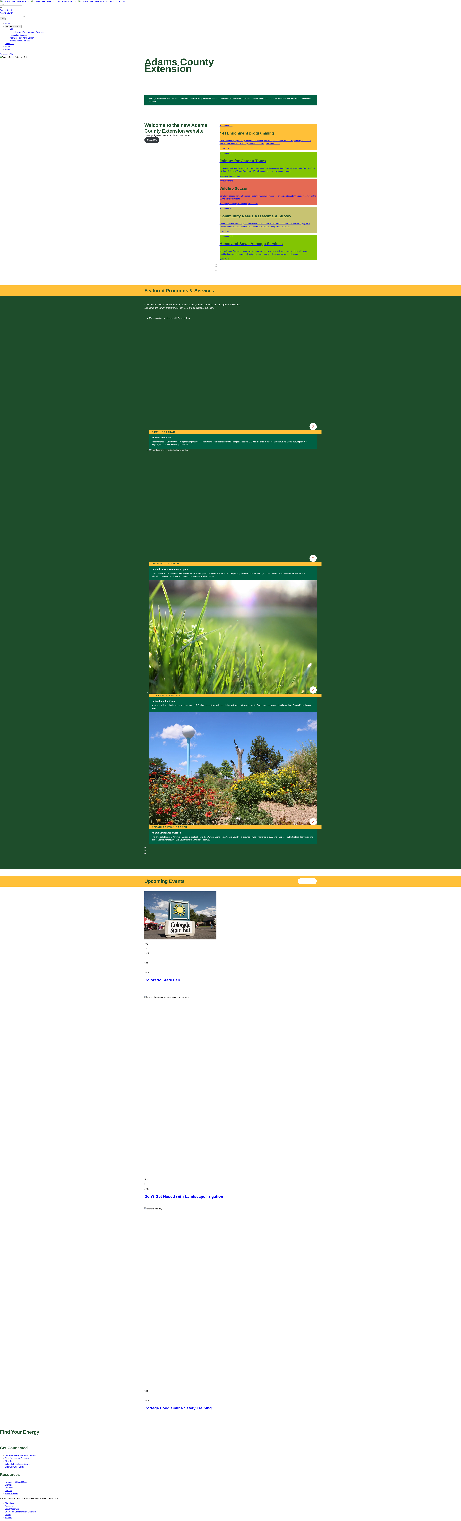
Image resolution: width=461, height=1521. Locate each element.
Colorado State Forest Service (17, 1464)
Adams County (6, 10)
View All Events (307, 881)
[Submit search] (24, 16)
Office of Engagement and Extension (20, 1455)
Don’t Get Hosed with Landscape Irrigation (183, 1196)
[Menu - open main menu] (1, 7)
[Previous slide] (216, 264)
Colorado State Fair (162, 980)
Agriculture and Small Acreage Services (26, 32)
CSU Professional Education (17, 1458)
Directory (8, 1488)
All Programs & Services (20, 41)
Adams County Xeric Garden (22, 38)
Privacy (8, 1515)
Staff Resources (11, 1494)
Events (8, 47)
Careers (8, 1491)
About (7, 49)
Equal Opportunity (12, 1509)
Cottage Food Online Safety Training (178, 1408)
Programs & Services (13, 26)
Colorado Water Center (14, 1467)
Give (12, 54)
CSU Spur (9, 1461)
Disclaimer (9, 1503)
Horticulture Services (18, 35)
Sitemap (8, 1518)
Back (3, 19)
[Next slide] (145, 853)
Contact (8, 1485)
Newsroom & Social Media (16, 1482)
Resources (9, 44)
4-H (11, 29)
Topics (7, 23)
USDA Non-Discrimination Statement (20, 1512)
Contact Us (4, 54)
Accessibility (10, 1506)
